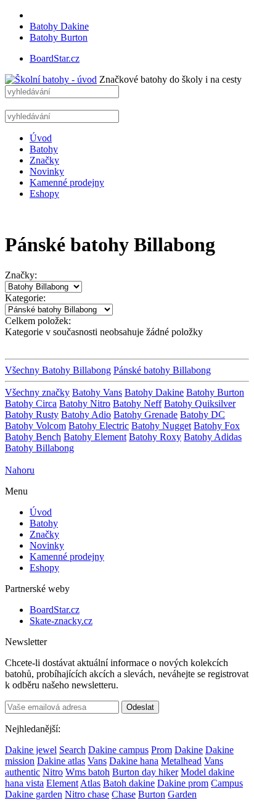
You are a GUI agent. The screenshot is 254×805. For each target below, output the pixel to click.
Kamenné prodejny (67, 182)
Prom (161, 750)
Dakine (188, 750)
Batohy (44, 149)
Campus (227, 783)
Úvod (41, 138)
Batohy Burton (59, 37)
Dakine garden (33, 794)
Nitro (53, 772)
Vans (97, 761)
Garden (182, 794)
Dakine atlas (61, 761)
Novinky (47, 171)
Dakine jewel (31, 750)
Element (62, 783)
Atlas (90, 783)
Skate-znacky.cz (61, 620)
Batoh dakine (129, 783)
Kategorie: (25, 298)
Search (72, 750)
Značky (44, 160)
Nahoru (20, 470)
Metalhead (181, 761)
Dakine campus (118, 750)
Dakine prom (182, 783)
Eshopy (44, 193)
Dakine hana (133, 761)
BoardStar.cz (55, 58)
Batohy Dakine (59, 26)
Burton (151, 794)
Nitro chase (87, 794)
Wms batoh (87, 772)
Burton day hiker (145, 772)
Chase (124, 794)
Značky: (21, 275)
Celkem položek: (38, 320)
